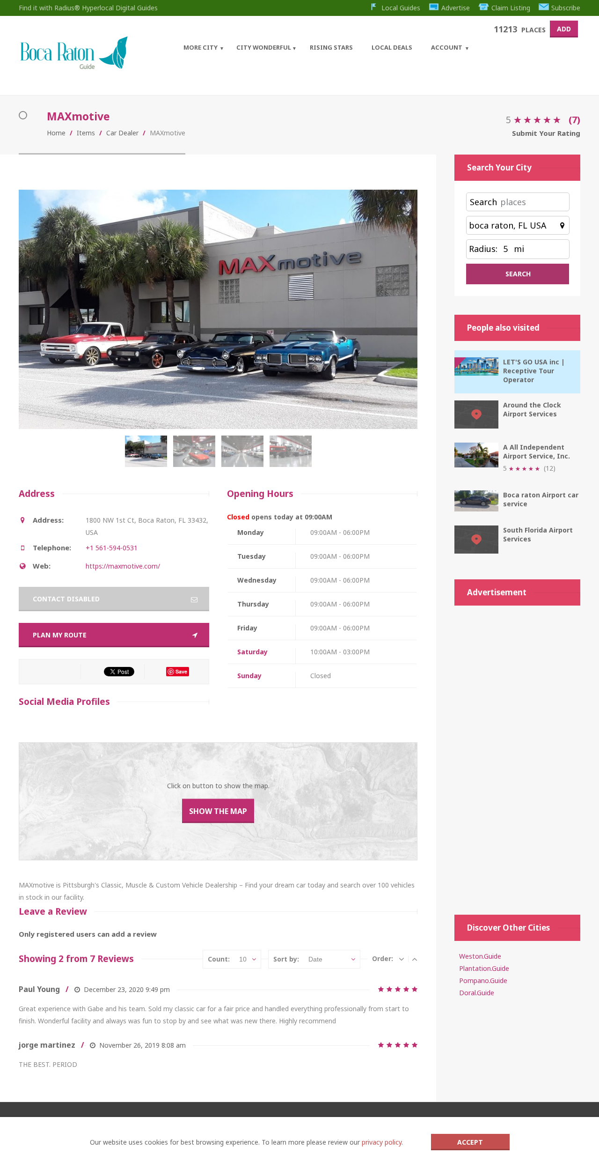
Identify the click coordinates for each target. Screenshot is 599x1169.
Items (86, 132)
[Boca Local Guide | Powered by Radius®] (74, 67)
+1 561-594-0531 (112, 547)
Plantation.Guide (484, 968)
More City (200, 47)
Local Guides (400, 7)
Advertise (455, 7)
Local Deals (392, 47)
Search (483, 201)
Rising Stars (331, 47)
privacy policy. (382, 1142)
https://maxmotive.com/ (123, 566)
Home (56, 132)
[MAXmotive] (148, 456)
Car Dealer (122, 132)
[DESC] (401, 958)
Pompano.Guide (483, 980)
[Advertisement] (517, 755)
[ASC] (414, 958)
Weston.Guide (480, 956)
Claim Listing (510, 7)
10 (243, 959)
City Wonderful (263, 47)
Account (446, 47)
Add (564, 28)
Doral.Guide (476, 992)
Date (315, 959)
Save (181, 671)
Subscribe (565, 7)
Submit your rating (546, 133)
